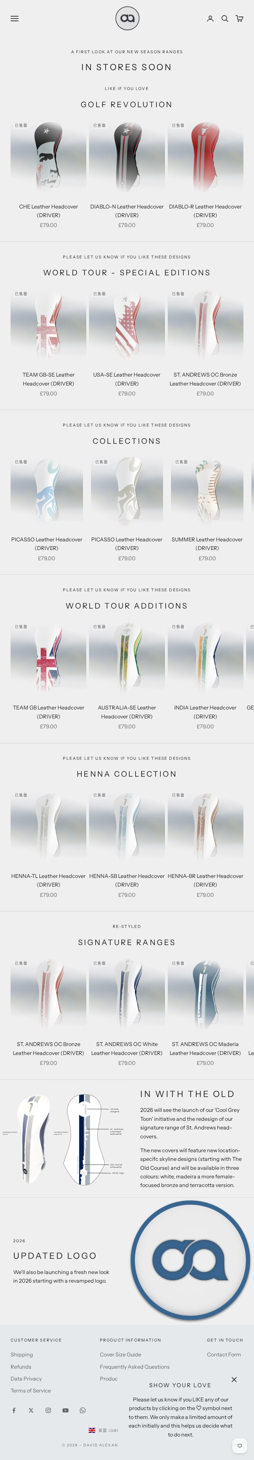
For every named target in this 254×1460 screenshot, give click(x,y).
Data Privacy (26, 1378)
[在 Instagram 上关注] (48, 1410)
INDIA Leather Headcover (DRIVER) (205, 711)
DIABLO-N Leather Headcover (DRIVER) (127, 210)
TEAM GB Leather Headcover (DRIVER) (48, 711)
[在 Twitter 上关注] (31, 1410)
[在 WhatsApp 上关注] (82, 1410)
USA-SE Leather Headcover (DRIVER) (126, 379)
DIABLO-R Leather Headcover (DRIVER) (205, 210)
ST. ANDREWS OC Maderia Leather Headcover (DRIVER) (205, 1048)
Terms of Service (31, 1390)
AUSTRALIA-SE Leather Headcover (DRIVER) (127, 711)
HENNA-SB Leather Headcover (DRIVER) (127, 880)
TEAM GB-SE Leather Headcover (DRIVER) (48, 379)
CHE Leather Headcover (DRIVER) (48, 210)
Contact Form (224, 1354)
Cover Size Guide (120, 1354)
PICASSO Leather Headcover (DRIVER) (46, 543)
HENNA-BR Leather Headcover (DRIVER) (205, 880)
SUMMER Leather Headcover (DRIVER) (207, 543)
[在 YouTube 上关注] (65, 1410)
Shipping (22, 1354)
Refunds (21, 1366)
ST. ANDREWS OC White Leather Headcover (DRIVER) (127, 1048)
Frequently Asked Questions (135, 1366)
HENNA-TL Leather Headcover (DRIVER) (48, 880)
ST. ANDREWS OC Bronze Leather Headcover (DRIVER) (205, 379)
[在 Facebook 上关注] (14, 1410)
